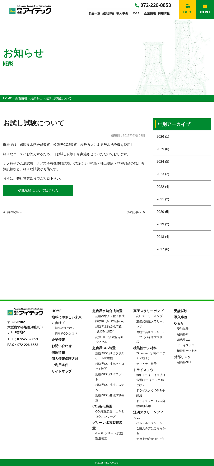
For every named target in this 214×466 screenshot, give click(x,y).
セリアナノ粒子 (146, 363)
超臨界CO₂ (184, 339)
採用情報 (164, 13)
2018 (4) (163, 237)
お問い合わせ (62, 346)
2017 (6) (163, 249)
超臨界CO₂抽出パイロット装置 (109, 366)
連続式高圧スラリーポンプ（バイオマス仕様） (151, 337)
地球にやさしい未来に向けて (67, 320)
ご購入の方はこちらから (151, 431)
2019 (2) (163, 224)
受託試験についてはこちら (38, 190)
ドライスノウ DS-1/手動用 (150, 393)
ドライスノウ (186, 345)
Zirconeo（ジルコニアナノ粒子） (151, 356)
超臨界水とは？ (65, 328)
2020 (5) (163, 212)
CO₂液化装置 (102, 406)
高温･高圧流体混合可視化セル (109, 339)
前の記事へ (14, 212)
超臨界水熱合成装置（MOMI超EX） (108, 329)
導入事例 (122, 13)
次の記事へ (133, 212)
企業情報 (150, 13)
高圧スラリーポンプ (149, 316)
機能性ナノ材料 (187, 350)
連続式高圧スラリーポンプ (151, 324)
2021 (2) (163, 199)
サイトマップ (62, 371)
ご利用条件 (60, 365)
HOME (57, 311)
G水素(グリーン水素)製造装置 (109, 436)
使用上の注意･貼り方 (150, 439)
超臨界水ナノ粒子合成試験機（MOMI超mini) (110, 318)
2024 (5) (163, 161)
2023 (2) (163, 174)
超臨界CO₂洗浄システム (109, 387)
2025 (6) (163, 149)
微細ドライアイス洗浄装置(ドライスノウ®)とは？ (151, 380)
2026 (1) (163, 136)
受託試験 (108, 13)
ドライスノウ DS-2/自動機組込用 (150, 403)
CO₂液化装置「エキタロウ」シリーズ (109, 414)
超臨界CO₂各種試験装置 (109, 398)
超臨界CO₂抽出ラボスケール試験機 (109, 356)
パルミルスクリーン (149, 423)
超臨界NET (184, 362)
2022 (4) (163, 187)
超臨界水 (183, 334)
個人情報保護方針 (65, 358)
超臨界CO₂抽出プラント (109, 376)
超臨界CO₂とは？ (66, 333)
